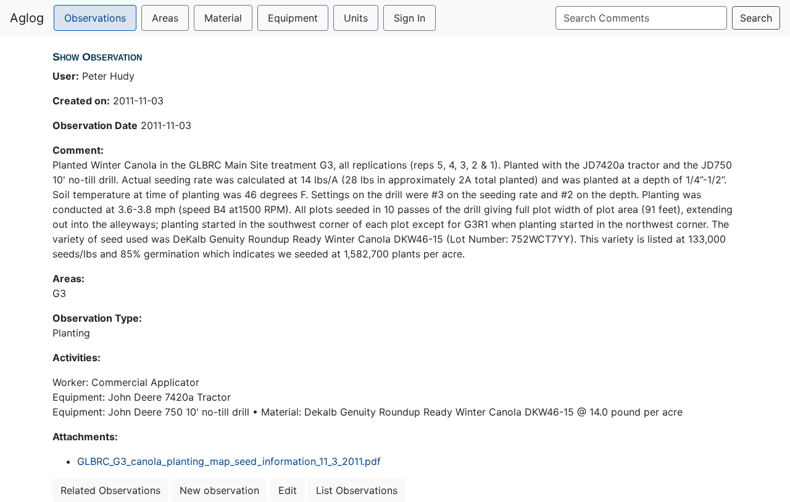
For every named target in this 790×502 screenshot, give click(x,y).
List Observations (356, 490)
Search (756, 18)
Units (356, 18)
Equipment (293, 18)
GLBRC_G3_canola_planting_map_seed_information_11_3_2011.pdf (229, 461)
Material (223, 18)
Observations (95, 18)
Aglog (27, 17)
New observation (219, 490)
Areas (165, 18)
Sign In (409, 18)
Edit (287, 490)
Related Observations (110, 490)
